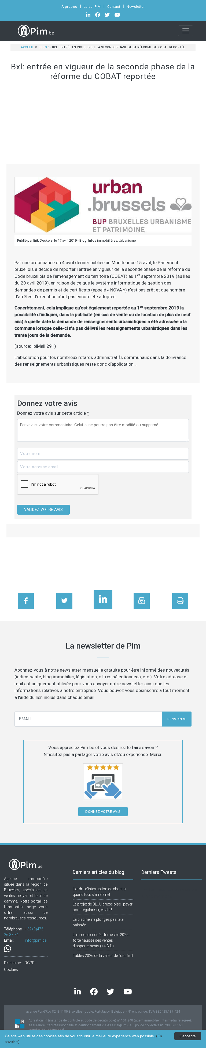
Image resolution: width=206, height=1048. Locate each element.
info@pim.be (35, 940)
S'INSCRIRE (176, 719)
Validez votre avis (43, 509)
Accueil (27, 47)
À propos (69, 7)
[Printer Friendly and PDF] (180, 601)
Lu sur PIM (92, 7)
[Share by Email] (142, 601)
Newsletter (136, 7)
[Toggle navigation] (185, 30)
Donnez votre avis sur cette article (53, 413)
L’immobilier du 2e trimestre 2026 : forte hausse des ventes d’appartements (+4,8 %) (101, 940)
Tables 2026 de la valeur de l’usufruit (103, 955)
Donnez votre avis (103, 812)
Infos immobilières (102, 240)
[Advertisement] (103, 123)
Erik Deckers (43, 240)
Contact (113, 7)
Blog (43, 47)
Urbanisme (127, 240)
